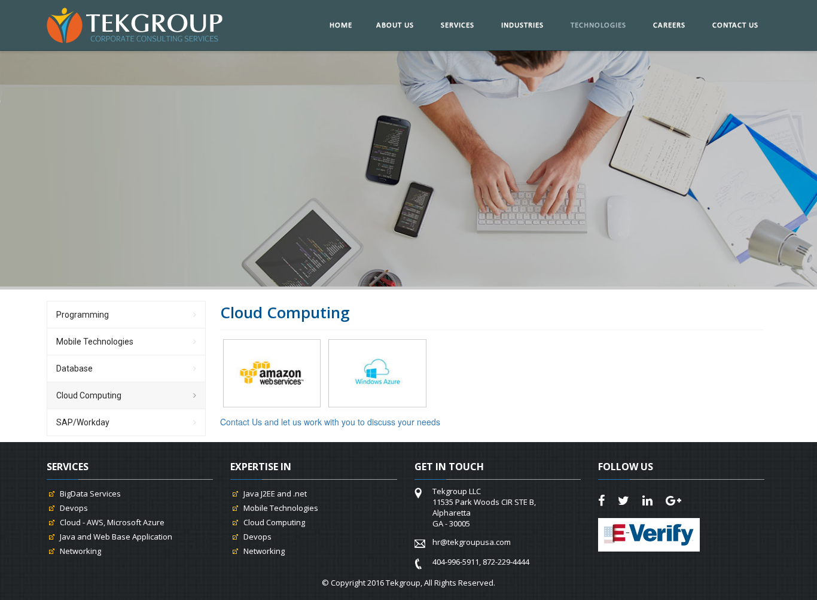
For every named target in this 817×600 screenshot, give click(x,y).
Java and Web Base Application (116, 536)
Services (457, 26)
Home (341, 26)
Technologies (598, 26)
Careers (669, 26)
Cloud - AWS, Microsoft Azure (112, 522)
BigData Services (90, 493)
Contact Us (735, 26)
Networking (80, 551)
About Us (395, 26)
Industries (522, 26)
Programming (82, 314)
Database (74, 368)
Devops (74, 507)
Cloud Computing (88, 395)
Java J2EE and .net (275, 493)
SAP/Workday (82, 422)
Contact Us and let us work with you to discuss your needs (330, 422)
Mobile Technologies (94, 341)
